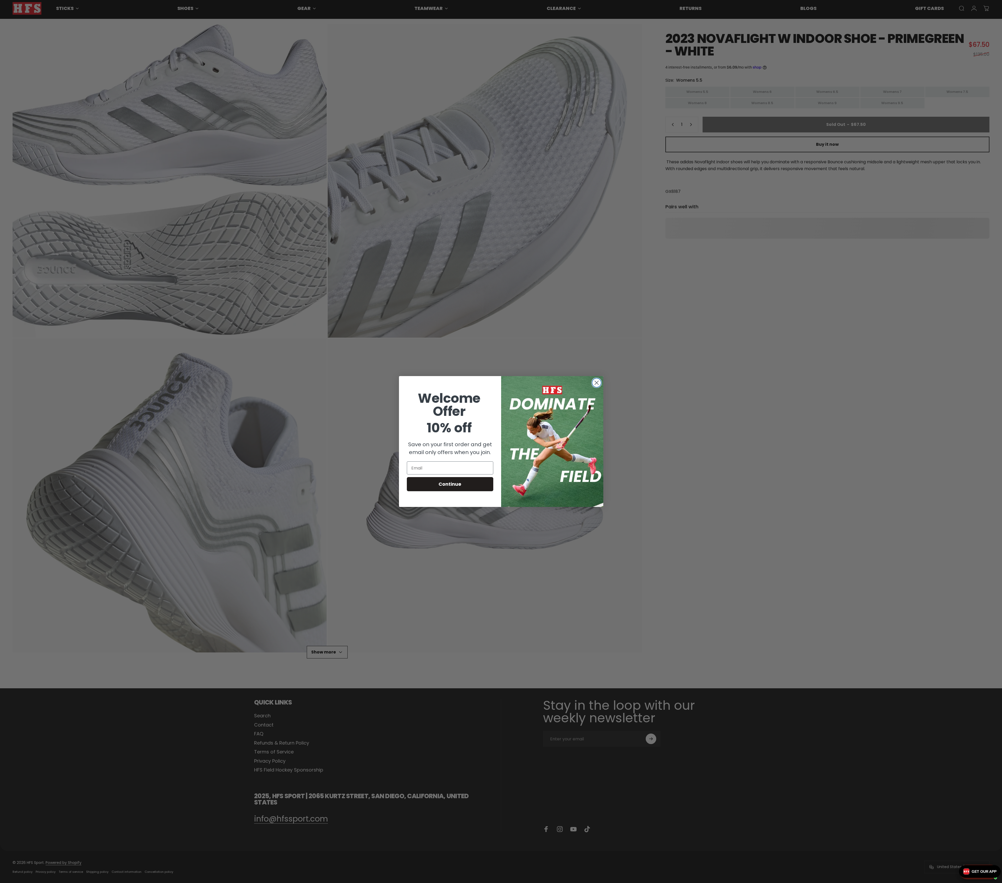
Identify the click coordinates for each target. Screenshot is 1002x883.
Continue (450, 484)
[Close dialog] (596, 382)
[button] (980, 871)
